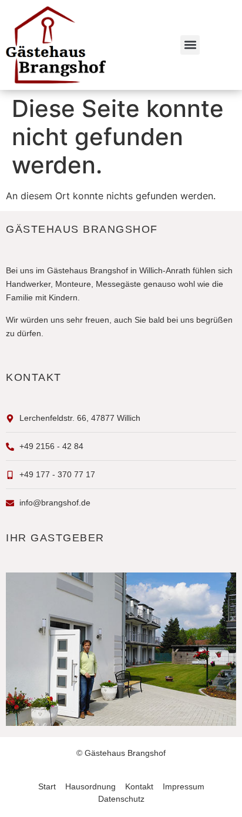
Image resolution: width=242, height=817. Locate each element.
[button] (190, 45)
